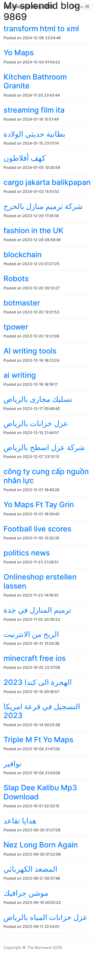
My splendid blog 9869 (29, 6)
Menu (78, 6)
